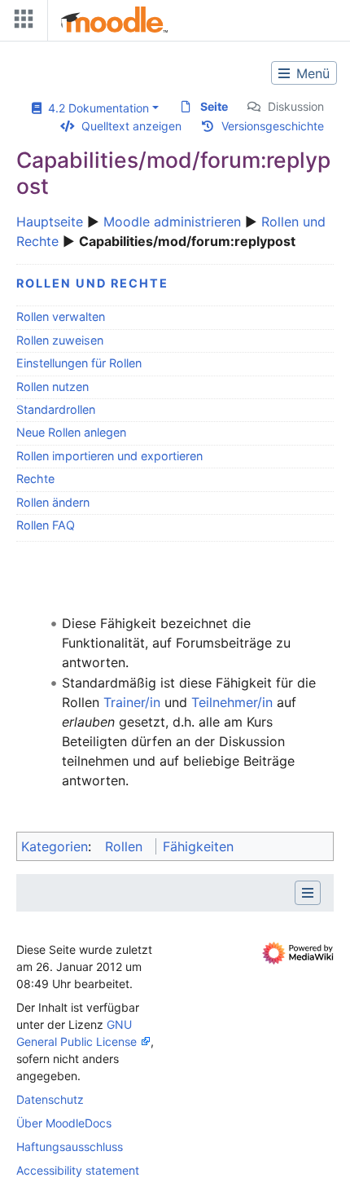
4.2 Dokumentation (95, 108)
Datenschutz (50, 1099)
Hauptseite (49, 221)
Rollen (123, 846)
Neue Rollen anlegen (71, 432)
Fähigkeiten (198, 846)
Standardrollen (55, 409)
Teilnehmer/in (232, 702)
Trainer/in (131, 702)
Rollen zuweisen (59, 340)
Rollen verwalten (60, 316)
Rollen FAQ (45, 525)
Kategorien (54, 846)
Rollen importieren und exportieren (109, 456)
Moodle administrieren (172, 221)
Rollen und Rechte (92, 283)
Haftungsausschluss (69, 1146)
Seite (214, 106)
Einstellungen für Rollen (79, 363)
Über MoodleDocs (64, 1123)
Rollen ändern (53, 502)
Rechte (35, 479)
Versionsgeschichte (272, 126)
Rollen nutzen (52, 386)
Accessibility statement (77, 1170)
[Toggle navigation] (20, 22)
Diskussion (296, 106)
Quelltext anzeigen (131, 126)
